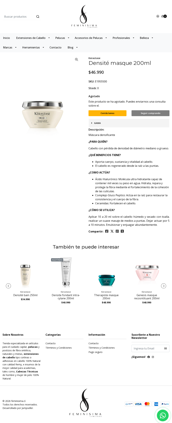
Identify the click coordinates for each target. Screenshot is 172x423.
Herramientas (31, 47)
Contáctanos (107, 113)
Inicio (6, 38)
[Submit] (37, 16)
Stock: (93, 88)
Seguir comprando (150, 113)
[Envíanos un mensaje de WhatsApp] (163, 415)
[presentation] (8, 285)
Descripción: (96, 129)
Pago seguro (95, 352)
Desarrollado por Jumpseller (18, 408)
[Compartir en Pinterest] (117, 231)
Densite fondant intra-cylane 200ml (66, 296)
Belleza (144, 38)
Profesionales (121, 38)
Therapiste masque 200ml (106, 296)
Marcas (7, 47)
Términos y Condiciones (59, 347)
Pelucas (60, 38)
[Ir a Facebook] (148, 357)
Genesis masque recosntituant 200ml (146, 296)
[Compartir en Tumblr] (122, 231)
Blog (70, 47)
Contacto (55, 47)
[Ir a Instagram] (153, 357)
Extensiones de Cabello (31, 38)
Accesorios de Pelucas (89, 38)
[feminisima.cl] (86, 16)
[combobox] (30, 16)
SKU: (91, 81)
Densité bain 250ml (25, 295)
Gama (97, 123)
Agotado (94, 96)
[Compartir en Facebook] (106, 231)
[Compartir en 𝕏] (112, 231)
